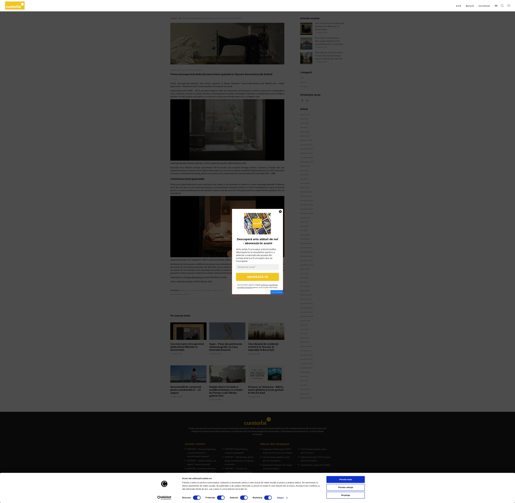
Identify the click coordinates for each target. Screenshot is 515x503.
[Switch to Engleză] (496, 5)
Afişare (280, 498)
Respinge (345, 495)
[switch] (221, 497)
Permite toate (345, 479)
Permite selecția (345, 487)
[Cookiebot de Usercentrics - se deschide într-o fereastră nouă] (164, 498)
